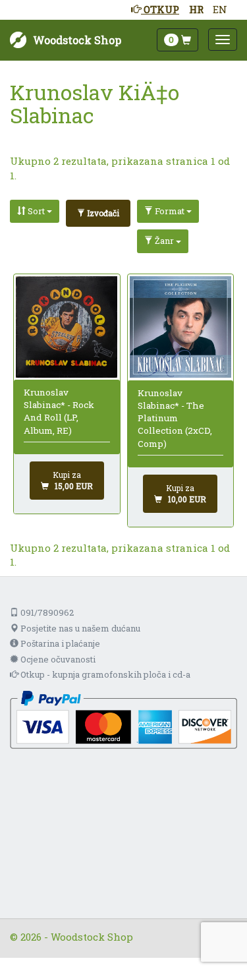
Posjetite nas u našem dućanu (79, 628)
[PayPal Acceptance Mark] (123, 718)
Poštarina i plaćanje (59, 643)
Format (169, 211)
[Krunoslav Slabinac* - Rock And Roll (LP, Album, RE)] (66, 326)
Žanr (164, 241)
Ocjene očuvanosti (57, 659)
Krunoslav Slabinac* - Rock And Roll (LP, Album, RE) (59, 411)
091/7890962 (46, 612)
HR (196, 9)
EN (220, 9)
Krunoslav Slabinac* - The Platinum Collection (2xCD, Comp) (175, 418)
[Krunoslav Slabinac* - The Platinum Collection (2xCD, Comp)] (180, 327)
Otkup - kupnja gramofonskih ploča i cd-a (104, 674)
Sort (36, 211)
